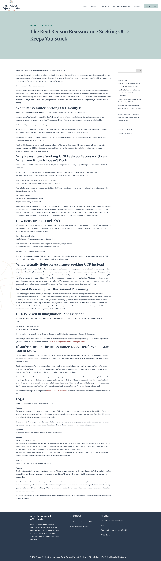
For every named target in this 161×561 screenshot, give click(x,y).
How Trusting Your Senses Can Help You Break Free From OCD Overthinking (129, 92)
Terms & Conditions (80, 557)
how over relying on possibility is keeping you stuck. (67, 342)
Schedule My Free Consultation (112, 521)
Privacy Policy (94, 557)
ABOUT (93, 6)
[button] (159, 547)
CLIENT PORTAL (151, 6)
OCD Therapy (106, 535)
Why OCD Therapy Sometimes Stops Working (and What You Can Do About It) (129, 108)
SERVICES (105, 6)
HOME (85, 6)
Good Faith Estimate (118, 557)
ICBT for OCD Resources (121, 6)
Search (139, 71)
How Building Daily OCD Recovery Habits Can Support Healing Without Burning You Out (129, 117)
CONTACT (137, 6)
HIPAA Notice (105, 557)
